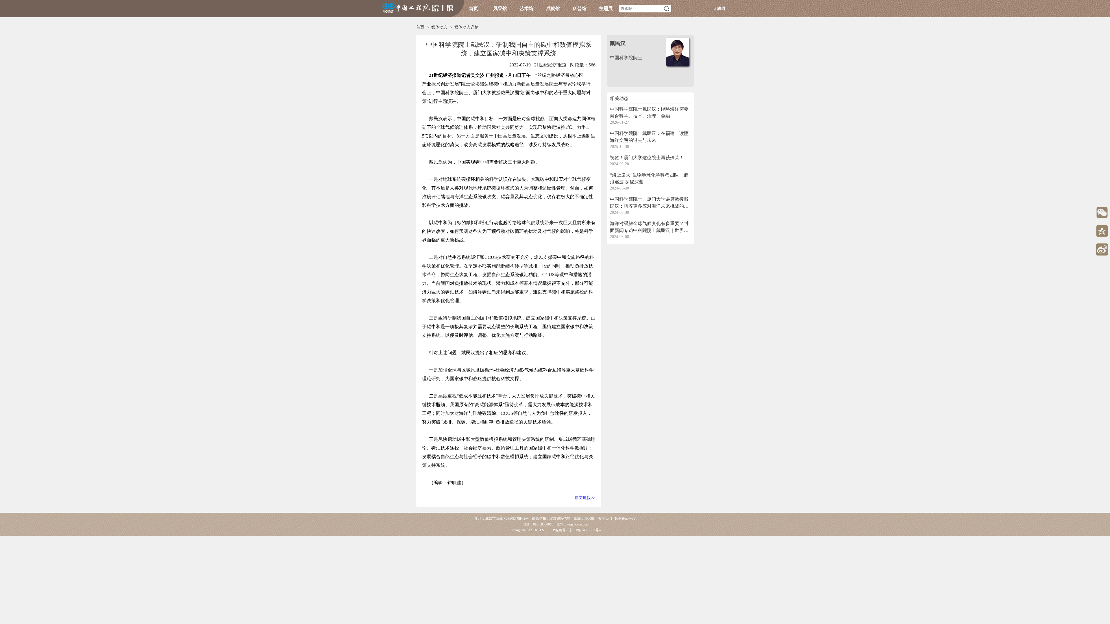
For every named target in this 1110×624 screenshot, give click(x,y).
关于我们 (605, 519)
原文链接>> (585, 497)
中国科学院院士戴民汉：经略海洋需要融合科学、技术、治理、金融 (649, 112)
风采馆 (500, 8)
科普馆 (580, 8)
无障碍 (719, 8)
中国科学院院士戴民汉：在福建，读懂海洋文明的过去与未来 (649, 137)
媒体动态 (439, 27)
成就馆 (553, 8)
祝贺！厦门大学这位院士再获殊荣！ (647, 157)
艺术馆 (526, 8)
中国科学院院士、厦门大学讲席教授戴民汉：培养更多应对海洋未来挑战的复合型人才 (649, 203)
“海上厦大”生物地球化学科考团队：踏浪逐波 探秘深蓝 (649, 178)
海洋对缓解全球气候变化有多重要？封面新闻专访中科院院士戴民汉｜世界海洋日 (649, 227)
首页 (473, 8)
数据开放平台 (625, 519)
